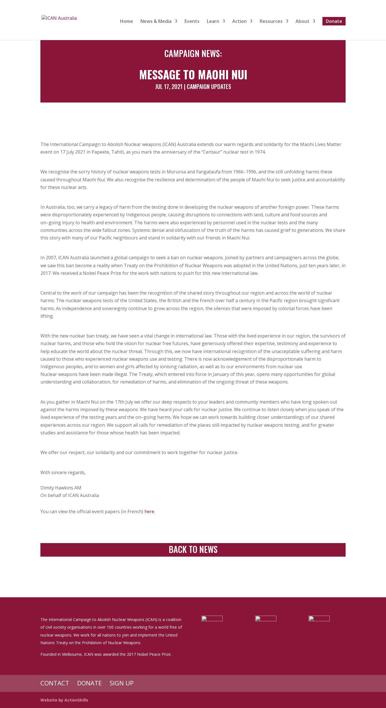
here (149, 511)
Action (239, 21)
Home (126, 21)
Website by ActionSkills (64, 700)
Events (192, 21)
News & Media (156, 21)
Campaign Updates (209, 86)
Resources (271, 21)
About (302, 21)
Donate (334, 21)
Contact (54, 683)
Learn (213, 21)
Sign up (122, 683)
